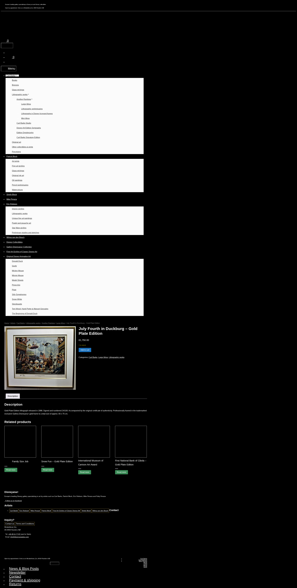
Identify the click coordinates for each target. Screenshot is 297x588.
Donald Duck (17, 261)
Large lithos (26, 104)
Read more (10, 470)
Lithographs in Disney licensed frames (37, 114)
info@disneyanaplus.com (19, 537)
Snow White (17, 299)
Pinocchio (16, 285)
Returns (15, 584)
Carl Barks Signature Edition (28, 137)
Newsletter (17, 572)
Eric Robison (11, 204)
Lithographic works (19, 95)
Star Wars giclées (19, 228)
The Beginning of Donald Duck (24, 314)
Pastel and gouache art (21, 223)
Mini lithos (25, 118)
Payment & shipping (24, 580)
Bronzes (15, 85)
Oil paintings (17, 180)
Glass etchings (18, 90)
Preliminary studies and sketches (25, 233)
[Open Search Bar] (9, 21)
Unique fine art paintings (22, 218)
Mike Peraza (11, 199)
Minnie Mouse (18, 275)
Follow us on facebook (13, 501)
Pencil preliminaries (20, 185)
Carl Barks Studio (24, 123)
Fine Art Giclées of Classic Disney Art (21, 252)
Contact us (9, 524)
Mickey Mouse (18, 271)
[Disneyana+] (13, 31)
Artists (12, 323)
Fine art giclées (18, 166)
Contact (15, 576)
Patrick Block (11, 156)
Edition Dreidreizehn (25, 133)
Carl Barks (10, 76)
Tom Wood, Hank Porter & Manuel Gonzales (30, 309)
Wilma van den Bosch (15, 237)
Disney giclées (18, 209)
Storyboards (17, 304)
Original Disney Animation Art (18, 256)
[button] (10, 52)
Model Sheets (17, 280)
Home (6, 323)
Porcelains (16, 152)
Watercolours (17, 190)
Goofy (14, 266)
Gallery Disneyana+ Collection (19, 247)
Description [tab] (13, 396)
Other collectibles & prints (22, 147)
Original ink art (18, 175)
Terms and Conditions (25, 524)
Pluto (14, 290)
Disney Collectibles (14, 242)
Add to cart (85, 350)
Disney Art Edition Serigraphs (29, 128)
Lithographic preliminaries (32, 109)
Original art (16, 142)
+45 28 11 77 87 (14, 534)
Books (14, 80)
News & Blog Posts (24, 568)
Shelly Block (11, 195)
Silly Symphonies (19, 295)
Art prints (15, 161)
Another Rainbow (24, 99)
